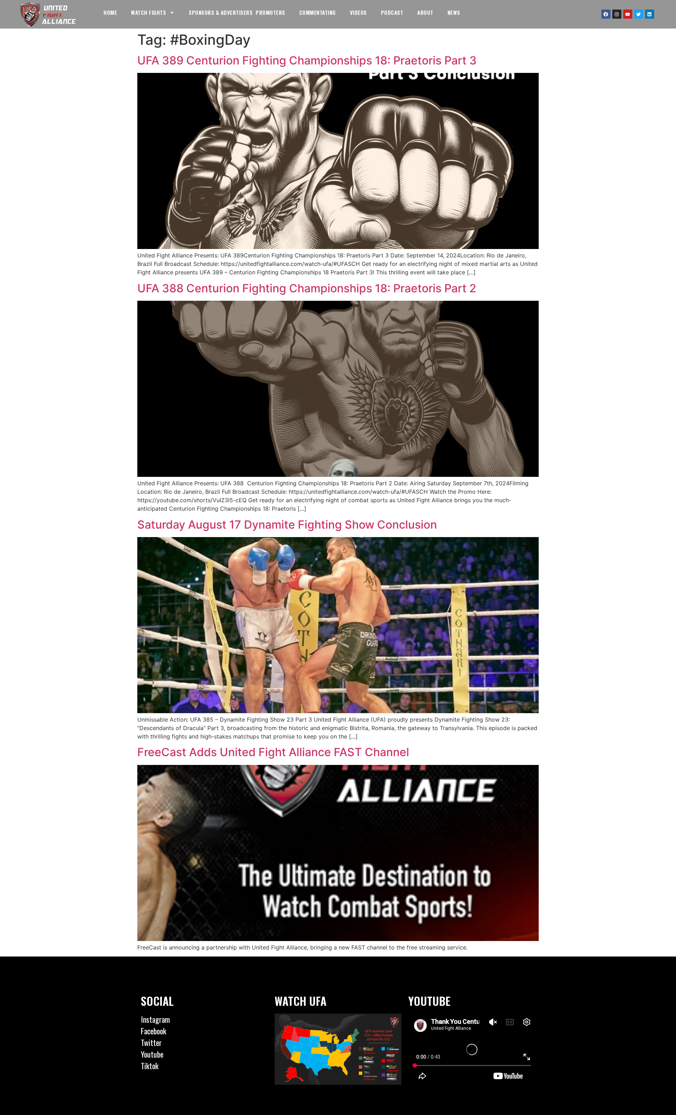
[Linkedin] (649, 14)
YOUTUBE (429, 1000)
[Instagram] (616, 14)
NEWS (453, 12)
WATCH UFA (300, 1000)
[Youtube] (627, 14)
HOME (110, 12)
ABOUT (425, 12)
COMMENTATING (317, 12)
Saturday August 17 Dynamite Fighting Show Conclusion (287, 524)
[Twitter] (638, 14)
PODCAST (392, 12)
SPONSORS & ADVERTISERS (220, 12)
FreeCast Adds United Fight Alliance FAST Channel (273, 752)
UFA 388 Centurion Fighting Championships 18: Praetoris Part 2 (306, 288)
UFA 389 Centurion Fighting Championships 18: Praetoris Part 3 (307, 60)
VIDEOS (358, 12)
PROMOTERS (270, 12)
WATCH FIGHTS (148, 12)
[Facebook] (606, 14)
